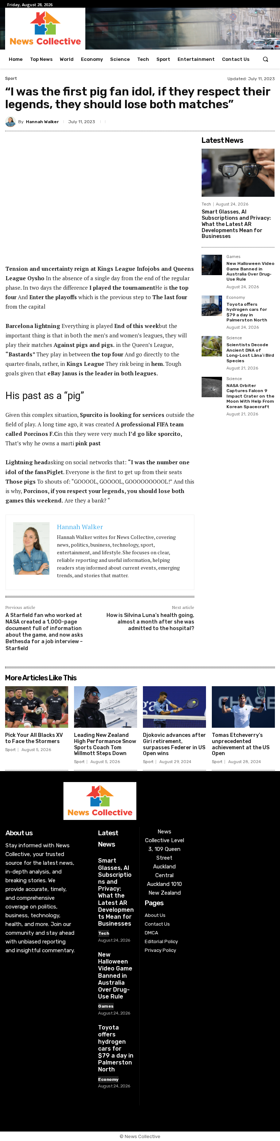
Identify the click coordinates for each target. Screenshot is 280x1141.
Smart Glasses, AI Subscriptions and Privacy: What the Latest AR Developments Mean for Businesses (236, 224)
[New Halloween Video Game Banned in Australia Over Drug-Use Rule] (212, 265)
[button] (265, 59)
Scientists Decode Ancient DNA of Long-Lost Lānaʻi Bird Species (250, 352)
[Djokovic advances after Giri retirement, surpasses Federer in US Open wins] (174, 707)
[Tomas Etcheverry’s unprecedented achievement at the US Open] (243, 707)
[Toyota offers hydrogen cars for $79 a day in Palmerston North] (212, 306)
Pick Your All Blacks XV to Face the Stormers (34, 738)
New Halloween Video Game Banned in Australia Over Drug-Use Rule (250, 271)
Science (234, 338)
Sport (11, 78)
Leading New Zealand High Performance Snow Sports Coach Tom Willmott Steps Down (105, 744)
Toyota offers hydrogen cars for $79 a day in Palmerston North (246, 312)
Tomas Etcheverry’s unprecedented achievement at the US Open (240, 744)
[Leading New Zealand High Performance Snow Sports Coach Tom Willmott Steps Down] (105, 707)
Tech (206, 204)
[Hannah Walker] (11, 121)
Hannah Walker (42, 122)
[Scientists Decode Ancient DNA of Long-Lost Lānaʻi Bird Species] (212, 346)
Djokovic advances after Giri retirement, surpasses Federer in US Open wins (174, 744)
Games (233, 257)
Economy (235, 298)
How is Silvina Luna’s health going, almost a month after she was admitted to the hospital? (150, 622)
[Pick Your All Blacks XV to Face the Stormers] (36, 707)
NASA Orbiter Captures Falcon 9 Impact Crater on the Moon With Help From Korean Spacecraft (250, 396)
